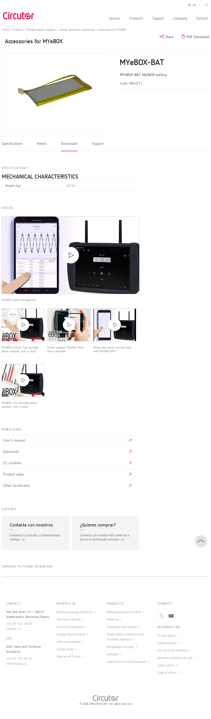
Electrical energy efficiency (75, 612)
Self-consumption (69, 642)
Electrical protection (70, 627)
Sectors (114, 18)
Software (113, 654)
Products (136, 18)
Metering (113, 619)
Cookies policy (167, 643)
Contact (202, 18)
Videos (42, 144)
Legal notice (165, 665)
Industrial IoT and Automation (127, 662)
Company (180, 18)
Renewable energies (121, 647)
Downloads (69, 144)
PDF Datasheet (197, 37)
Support (158, 18)
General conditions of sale (175, 658)
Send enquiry (14, 663)
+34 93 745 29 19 (19, 659)
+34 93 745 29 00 (19, 624)
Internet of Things (69, 656)
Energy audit (65, 649)
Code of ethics (166, 673)
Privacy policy (167, 635)
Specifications (12, 144)
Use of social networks (172, 650)
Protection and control (122, 627)
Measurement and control (124, 612)
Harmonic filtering (69, 619)
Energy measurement (71, 634)
